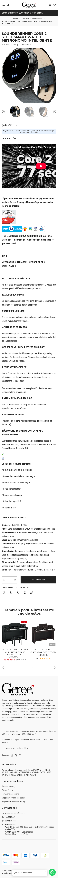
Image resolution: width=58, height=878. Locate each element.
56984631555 (10, 821)
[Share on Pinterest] (24, 592)
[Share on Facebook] (4, 592)
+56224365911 (11, 817)
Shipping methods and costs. (13, 798)
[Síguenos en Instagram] (12, 755)
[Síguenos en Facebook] (16, 755)
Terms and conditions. (10, 794)
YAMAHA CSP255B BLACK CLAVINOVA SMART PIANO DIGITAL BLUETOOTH (15, 653)
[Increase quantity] (14, 580)
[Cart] (54, 5)
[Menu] (3, 5)
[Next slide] (54, 111)
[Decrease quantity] (4, 580)
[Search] (8, 5)
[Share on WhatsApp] (17, 592)
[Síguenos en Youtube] (20, 755)
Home (15, 19)
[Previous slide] (4, 111)
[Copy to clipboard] (31, 592)
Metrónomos (37, 19)
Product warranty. (9, 786)
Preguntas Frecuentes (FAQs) (13, 801)
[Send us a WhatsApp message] (52, 872)
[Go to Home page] (29, 5)
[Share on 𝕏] (11, 592)
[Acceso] (50, 5)
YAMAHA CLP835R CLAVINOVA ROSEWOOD (43, 651)
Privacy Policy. (7, 790)
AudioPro (25, 19)
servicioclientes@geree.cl (15, 813)
